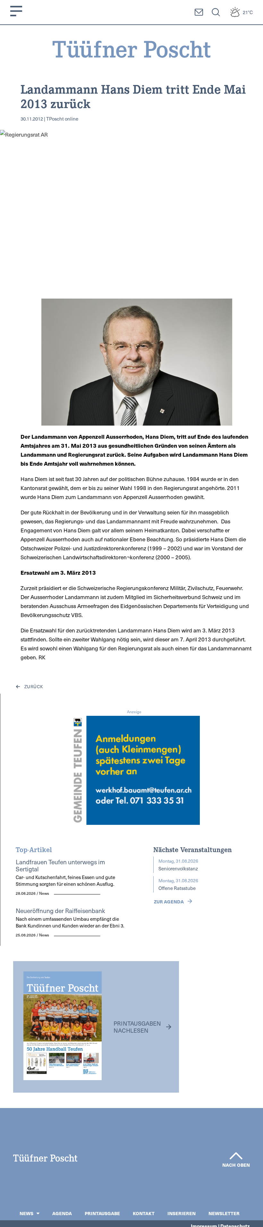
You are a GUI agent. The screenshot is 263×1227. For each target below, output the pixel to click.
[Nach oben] (236, 1155)
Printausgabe (102, 1213)
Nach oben (236, 1165)
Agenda (62, 1213)
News (26, 1213)
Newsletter (224, 1213)
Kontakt (144, 1213)
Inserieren (181, 1213)
